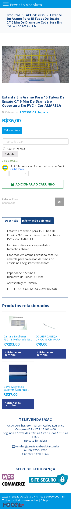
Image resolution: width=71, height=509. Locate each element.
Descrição (11, 220)
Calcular (10, 154)
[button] (6, 4)
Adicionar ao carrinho (35, 184)
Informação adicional (36, 220)
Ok (60, 202)
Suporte (42, 112)
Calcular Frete (10, 199)
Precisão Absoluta (20, 496)
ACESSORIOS (28, 112)
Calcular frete (12, 130)
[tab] (11, 220)
